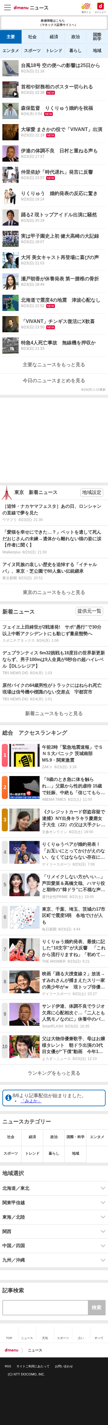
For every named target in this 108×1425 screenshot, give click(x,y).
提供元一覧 (89, 611)
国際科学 (97, 36)
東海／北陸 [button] (13, 1217)
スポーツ (32, 50)
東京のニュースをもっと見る (54, 592)
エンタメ (10, 50)
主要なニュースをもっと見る (54, 364)
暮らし (75, 50)
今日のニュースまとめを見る (54, 380)
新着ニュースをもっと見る (54, 713)
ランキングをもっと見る (54, 1073)
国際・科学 (76, 1137)
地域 (97, 50)
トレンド (54, 50)
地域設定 (91, 492)
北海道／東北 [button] (15, 1188)
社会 (32, 36)
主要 (11, 36)
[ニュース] (31, 8)
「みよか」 (31, 1100)
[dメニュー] (11, 1350)
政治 (75, 36)
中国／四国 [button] (13, 1245)
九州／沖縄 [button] (13, 1260)
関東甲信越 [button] (13, 1202)
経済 (54, 36)
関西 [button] (6, 1231)
